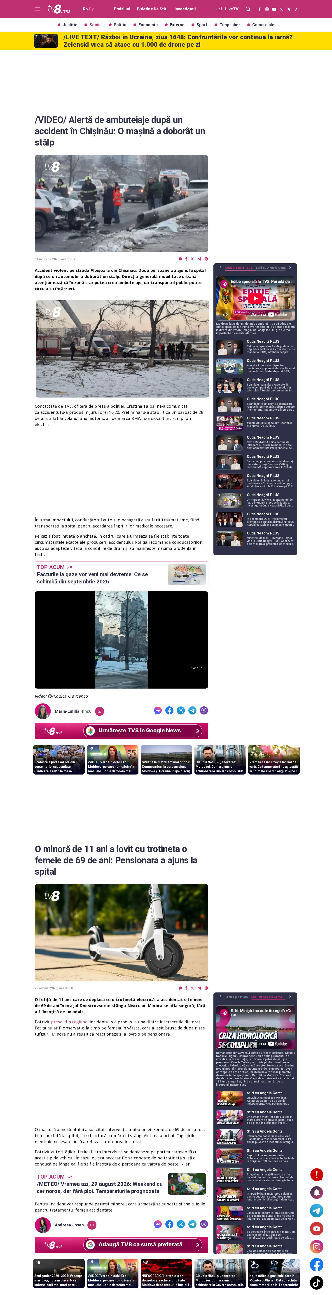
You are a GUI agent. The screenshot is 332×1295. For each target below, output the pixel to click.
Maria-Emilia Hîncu (73, 711)
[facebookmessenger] (180, 259)
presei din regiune (69, 1021)
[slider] (121, 685)
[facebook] (186, 259)
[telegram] (199, 259)
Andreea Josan (69, 1225)
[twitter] (192, 259)
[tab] (240, 269)
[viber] (206, 259)
